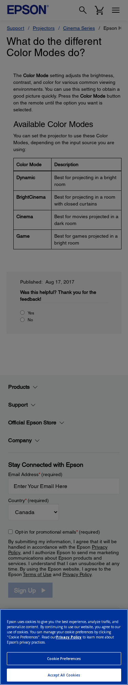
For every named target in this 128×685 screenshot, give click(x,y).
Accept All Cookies (64, 675)
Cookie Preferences (64, 658)
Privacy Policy (69, 637)
